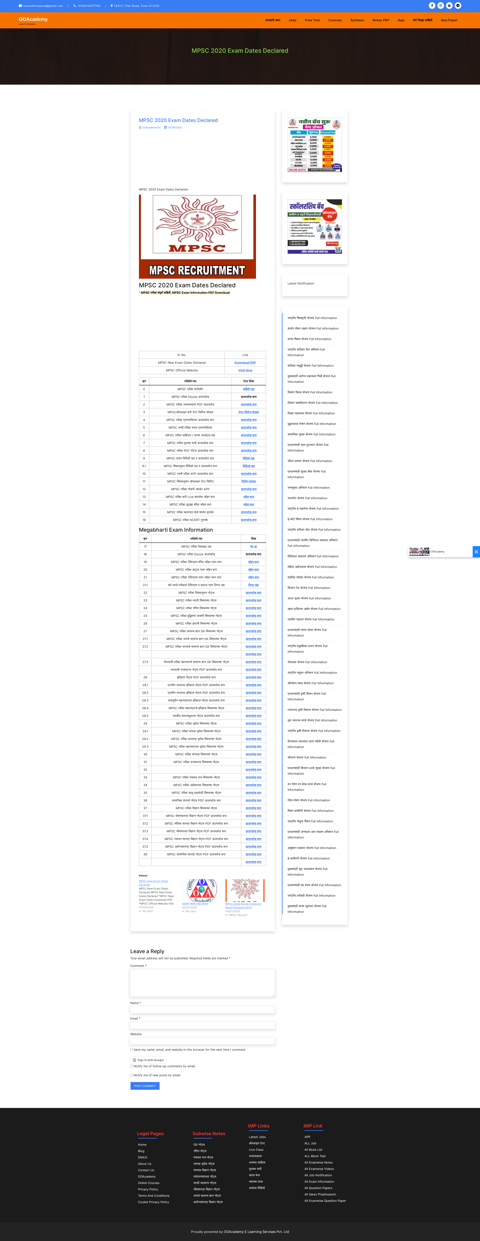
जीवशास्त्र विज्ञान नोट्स (207, 1189)
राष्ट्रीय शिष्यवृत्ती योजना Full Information (312, 318)
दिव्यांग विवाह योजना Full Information (310, 392)
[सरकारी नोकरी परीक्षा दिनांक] (201, 890)
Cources (335, 20)
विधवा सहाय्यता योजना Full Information (311, 413)
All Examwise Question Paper (325, 1201)
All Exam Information (319, 1181)
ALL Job (310, 1143)
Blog (141, 1151)
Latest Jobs (257, 1137)
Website (136, 1034)
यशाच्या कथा (256, 1181)
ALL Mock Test (315, 1156)
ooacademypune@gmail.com (43, 5)
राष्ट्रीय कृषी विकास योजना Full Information (314, 731)
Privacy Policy (148, 1189)
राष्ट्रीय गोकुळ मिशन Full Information (310, 821)
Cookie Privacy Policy (153, 1202)
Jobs (293, 20)
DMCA (142, 1157)
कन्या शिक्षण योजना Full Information (309, 339)
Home (142, 1144)
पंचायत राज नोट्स (203, 1157)
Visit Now (245, 370)
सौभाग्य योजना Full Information (307, 757)
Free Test (312, 20)
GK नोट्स (199, 1144)
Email (135, 1018)
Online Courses (148, 1183)
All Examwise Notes (318, 1162)
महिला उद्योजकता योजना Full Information (312, 567)
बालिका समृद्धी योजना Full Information (311, 365)
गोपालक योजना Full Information (307, 662)
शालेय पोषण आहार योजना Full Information (313, 328)
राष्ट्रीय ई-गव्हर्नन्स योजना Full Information (313, 508)
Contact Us (146, 1170)
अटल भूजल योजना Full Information (309, 598)
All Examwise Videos (319, 1169)
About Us (144, 1164)
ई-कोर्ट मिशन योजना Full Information (310, 519)
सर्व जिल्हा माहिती (423, 20)
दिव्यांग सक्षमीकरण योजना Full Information (313, 403)
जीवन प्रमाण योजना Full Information (310, 461)
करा (258, 608)
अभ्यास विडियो (257, 1188)
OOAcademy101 (151, 127)
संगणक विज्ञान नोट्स (205, 1170)
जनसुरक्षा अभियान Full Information (309, 487)
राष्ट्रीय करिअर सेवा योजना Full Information (314, 529)
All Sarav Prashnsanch (320, 1194)
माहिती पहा (248, 389)
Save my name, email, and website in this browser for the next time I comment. (190, 1049)
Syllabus (357, 20)
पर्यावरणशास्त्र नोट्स (205, 1176)
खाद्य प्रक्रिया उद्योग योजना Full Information (314, 609)
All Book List (313, 1149)
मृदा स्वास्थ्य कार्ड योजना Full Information (312, 720)
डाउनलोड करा (249, 404)
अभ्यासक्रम (255, 1156)
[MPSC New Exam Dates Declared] (160, 896)
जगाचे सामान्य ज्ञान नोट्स (207, 1195)
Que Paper (449, 20)
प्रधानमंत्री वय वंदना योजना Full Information (314, 885)
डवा (254, 481)
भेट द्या (253, 546)
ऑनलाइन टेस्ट (257, 1143)
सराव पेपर (254, 1175)
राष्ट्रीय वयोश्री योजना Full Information (311, 895)
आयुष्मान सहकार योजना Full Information (312, 848)
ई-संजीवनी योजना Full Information (309, 858)
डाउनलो (250, 608)
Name (135, 1003)
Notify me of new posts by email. (157, 1075)
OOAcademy (33, 19)
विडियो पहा (249, 458)
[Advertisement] (203, 160)
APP (307, 1137)
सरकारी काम (272, 20)
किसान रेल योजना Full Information (309, 588)
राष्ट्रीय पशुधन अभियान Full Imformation (312, 672)
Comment (138, 966)
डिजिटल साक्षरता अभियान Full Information (313, 556)
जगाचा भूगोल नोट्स (204, 1164)
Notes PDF (381, 20)
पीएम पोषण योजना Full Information (309, 800)
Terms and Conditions (154, 1195)
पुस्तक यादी (255, 1169)
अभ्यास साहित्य (257, 1162)
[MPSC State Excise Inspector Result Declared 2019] (245, 890)
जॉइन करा (248, 497)
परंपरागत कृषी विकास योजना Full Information (315, 710)
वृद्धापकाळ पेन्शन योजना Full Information (312, 424)
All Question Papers (318, 1188)
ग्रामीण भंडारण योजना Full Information (311, 619)
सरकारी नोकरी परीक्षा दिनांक (195, 903)
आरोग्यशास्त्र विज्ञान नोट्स (208, 1202)
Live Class (256, 1149)
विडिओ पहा (249, 466)
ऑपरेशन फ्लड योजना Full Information (311, 683)
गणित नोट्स (200, 1151)
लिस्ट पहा (253, 585)
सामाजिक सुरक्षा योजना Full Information (311, 434)
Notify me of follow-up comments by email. (165, 1066)
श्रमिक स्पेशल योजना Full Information (311, 577)
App (401, 20)
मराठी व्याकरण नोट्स (205, 1183)
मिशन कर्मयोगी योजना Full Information (311, 811)
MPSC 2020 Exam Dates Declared (178, 120)
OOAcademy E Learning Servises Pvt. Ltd (256, 1232)
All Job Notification (318, 1175)
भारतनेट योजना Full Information (307, 498)
